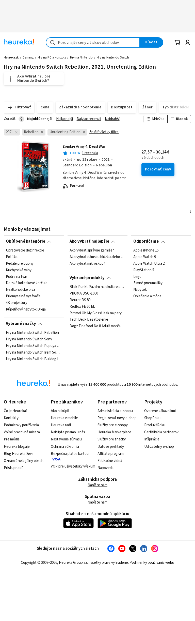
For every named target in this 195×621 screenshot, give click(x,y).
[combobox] (93, 42)
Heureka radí (61, 425)
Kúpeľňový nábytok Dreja (26, 309)
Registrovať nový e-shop (117, 418)
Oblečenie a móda (147, 296)
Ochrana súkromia (65, 446)
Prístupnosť (13, 468)
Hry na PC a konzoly (52, 57)
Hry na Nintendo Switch (113, 57)
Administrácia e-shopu (115, 411)
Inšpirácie (151, 439)
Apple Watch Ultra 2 (149, 263)
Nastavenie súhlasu (66, 439)
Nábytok (140, 289)
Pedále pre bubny (20, 263)
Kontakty (11, 418)
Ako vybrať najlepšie (89, 241)
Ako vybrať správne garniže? (92, 250)
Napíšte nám (97, 485)
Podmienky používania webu (151, 562)
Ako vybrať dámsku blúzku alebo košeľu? (97, 257)
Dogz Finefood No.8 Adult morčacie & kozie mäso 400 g (97, 326)
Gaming (28, 57)
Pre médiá (12, 439)
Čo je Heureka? (15, 411)
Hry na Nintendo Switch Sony (29, 339)
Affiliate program (111, 453)
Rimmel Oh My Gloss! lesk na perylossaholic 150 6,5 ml (97, 313)
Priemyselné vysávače (23, 296)
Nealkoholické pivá (20, 289)
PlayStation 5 (143, 270)
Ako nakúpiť (60, 411)
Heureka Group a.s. (74, 562)
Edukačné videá (110, 460)
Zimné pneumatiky (147, 283)
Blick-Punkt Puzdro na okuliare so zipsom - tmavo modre (97, 286)
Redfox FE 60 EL (82, 306)
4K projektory (16, 302)
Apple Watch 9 (144, 257)
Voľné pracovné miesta (22, 432)
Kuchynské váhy (18, 270)
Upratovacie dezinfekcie (25, 250)
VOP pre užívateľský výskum (73, 466)
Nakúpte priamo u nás (68, 432)
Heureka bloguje (17, 446)
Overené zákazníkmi (160, 411)
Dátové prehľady (111, 446)
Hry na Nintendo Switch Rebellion (32, 332)
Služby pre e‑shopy (113, 425)
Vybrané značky (21, 324)
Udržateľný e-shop (159, 446)
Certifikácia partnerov (161, 432)
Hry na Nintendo (81, 57)
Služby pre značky (112, 439)
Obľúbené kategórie (25, 241)
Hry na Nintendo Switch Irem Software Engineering (34, 352)
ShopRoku (152, 418)
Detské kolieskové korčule (26, 283)
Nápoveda (105, 468)
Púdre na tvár (16, 276)
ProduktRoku (154, 425)
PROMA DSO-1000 (84, 293)
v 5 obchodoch (152, 157)
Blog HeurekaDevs (19, 453)
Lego (137, 276)
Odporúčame (146, 241)
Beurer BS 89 (80, 299)
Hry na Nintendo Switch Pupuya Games (34, 345)
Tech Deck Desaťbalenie (89, 319)
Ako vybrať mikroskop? (87, 263)
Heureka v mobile (64, 418)
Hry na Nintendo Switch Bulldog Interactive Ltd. (34, 358)
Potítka (12, 257)
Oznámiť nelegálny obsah (23, 460)
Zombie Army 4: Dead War (83, 146)
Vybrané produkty (87, 278)
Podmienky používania (21, 425)
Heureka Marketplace (114, 432)
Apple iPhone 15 (146, 250)
